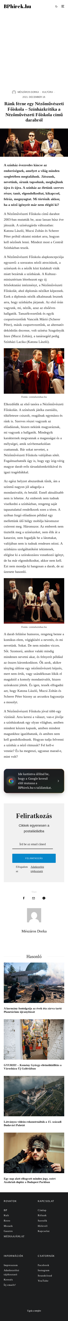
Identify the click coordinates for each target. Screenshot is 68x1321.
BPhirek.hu (17, 6)
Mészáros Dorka (28, 92)
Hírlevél (43, 1226)
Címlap (42, 1210)
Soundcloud (45, 1275)
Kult (6, 1215)
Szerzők (42, 1220)
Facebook (43, 1265)
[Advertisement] (34, 48)
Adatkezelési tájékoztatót (37, 869)
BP (5, 1210)
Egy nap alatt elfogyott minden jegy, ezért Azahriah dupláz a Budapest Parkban (30, 1180)
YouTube (43, 1280)
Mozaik (8, 1226)
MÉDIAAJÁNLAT (14, 1236)
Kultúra (47, 92)
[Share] (24, 898)
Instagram (43, 1270)
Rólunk (42, 1215)
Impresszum (11, 1265)
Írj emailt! (10, 1284)
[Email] (33, 898)
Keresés (8, 1279)
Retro (7, 1220)
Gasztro (8, 1231)
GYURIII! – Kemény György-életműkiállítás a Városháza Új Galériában (33, 1067)
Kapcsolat (44, 1231)
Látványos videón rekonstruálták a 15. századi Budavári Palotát (32, 1123)
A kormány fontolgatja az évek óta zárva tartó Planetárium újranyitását (33, 1010)
